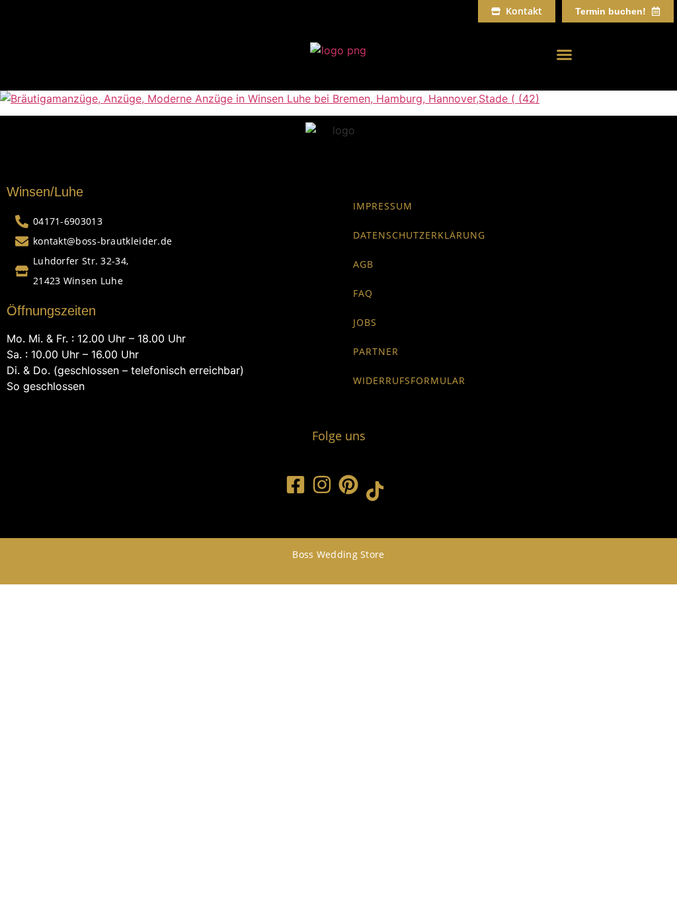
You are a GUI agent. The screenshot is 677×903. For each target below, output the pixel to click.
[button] (564, 54)
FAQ (363, 293)
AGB (363, 264)
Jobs (365, 322)
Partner (376, 351)
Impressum (383, 206)
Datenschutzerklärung (419, 235)
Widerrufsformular (409, 380)
